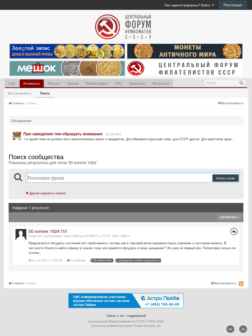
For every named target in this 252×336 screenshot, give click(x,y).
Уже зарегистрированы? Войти (188, 5)
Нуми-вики (137, 83)
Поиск (45, 93)
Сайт (12, 83)
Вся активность (19, 93)
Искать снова (225, 178)
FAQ (118, 83)
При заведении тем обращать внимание (63, 134)
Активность (31, 83)
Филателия (161, 83)
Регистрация (232, 4)
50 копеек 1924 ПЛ (48, 231)
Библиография (97, 83)
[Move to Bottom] (230, 329)
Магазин (54, 83)
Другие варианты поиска (47, 193)
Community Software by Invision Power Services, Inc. (126, 325)
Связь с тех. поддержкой (126, 315)
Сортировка (229, 217)
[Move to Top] (243, 329)
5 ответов (77, 260)
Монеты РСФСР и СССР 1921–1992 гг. (102, 235)
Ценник (73, 83)
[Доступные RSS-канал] (241, 283)
